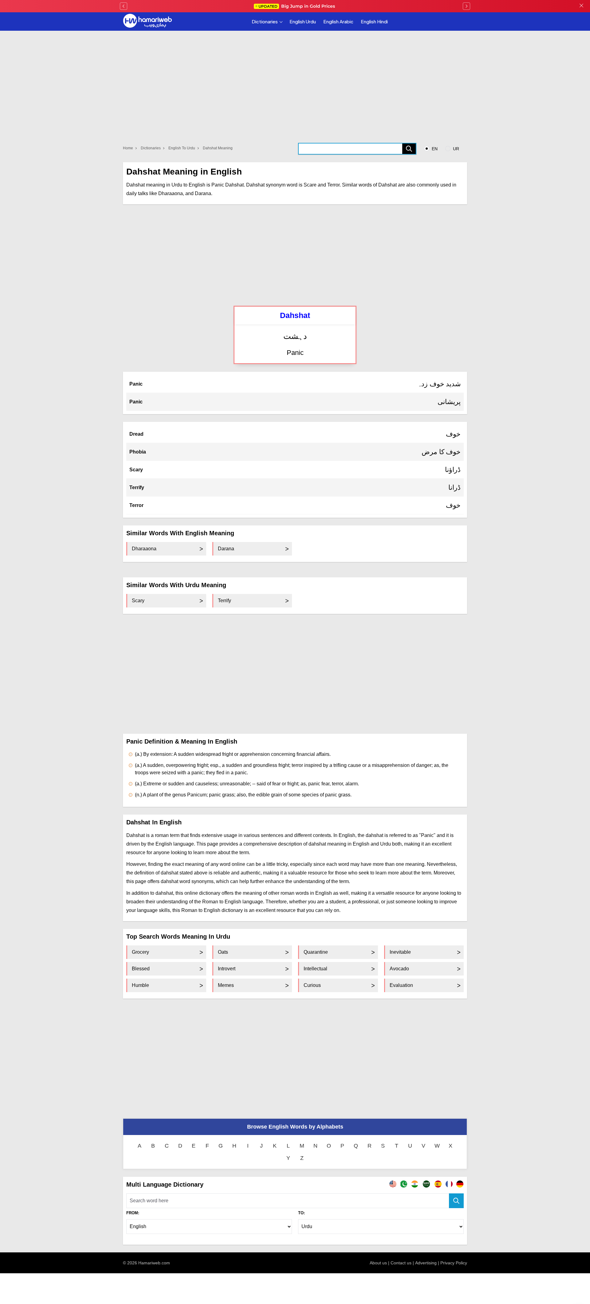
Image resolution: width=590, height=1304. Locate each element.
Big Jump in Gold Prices (297, 6)
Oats (223, 952)
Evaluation (401, 985)
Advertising (426, 1262)
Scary (136, 469)
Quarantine (316, 952)
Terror (136, 505)
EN (434, 148)
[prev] (123, 6)
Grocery (140, 952)
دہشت (295, 336)
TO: (301, 1213)
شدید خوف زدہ (439, 384)
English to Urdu (181, 148)
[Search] (409, 148)
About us (378, 1262)
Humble (140, 985)
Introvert (226, 968)
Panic (295, 352)
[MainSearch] (456, 1200)
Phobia (137, 451)
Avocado (399, 968)
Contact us (401, 1262)
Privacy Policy (453, 1262)
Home (128, 148)
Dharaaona (144, 548)
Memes (226, 985)
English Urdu (302, 21)
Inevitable (400, 952)
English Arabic (338, 21)
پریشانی (449, 402)
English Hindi (374, 21)
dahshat (295, 315)
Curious (312, 985)
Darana (226, 548)
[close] (581, 6)
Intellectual (315, 968)
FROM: (132, 1213)
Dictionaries (265, 21)
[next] (466, 6)
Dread (136, 434)
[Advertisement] (295, 255)
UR (455, 148)
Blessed (141, 968)
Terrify (136, 487)
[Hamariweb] (147, 21)
